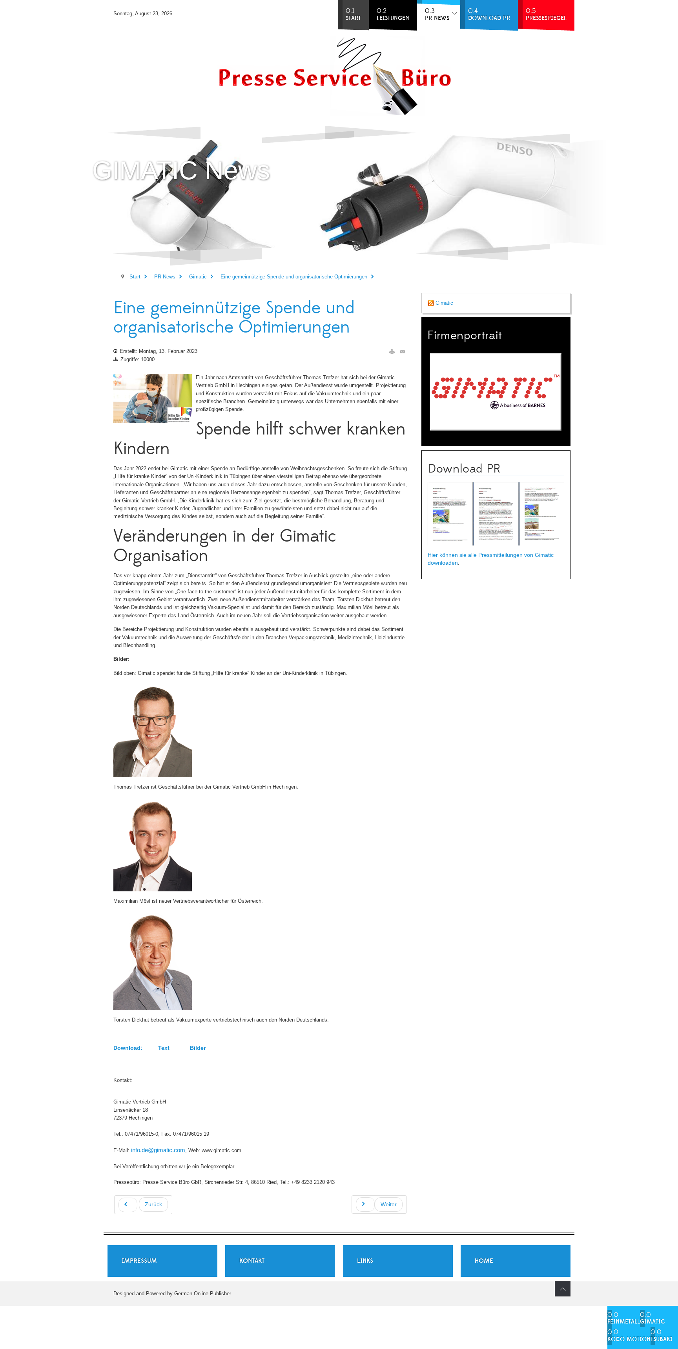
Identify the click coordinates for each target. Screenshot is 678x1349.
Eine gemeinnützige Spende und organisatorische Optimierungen (234, 318)
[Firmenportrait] (496, 391)
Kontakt (251, 1261)
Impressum (139, 1261)
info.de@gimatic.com (158, 1150)
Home (484, 1261)
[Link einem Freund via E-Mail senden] (403, 351)
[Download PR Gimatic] (496, 513)
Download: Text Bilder (159, 1048)
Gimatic (443, 303)
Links (365, 1261)
